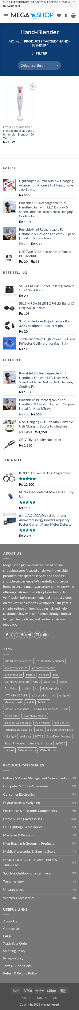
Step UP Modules (14, 743)
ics (36, 688)
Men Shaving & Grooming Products (28, 843)
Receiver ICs (61, 722)
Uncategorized (13, 889)
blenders (44, 674)
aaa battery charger (16, 668)
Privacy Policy (13, 958)
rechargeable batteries (18, 729)
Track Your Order (15, 943)
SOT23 (39, 736)
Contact (43, 997)
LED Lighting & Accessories (22, 827)
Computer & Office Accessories (25, 786)
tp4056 (60, 743)
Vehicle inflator (27, 750)
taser (49, 743)
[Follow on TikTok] (22, 635)
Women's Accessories (19, 898)
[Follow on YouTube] (45, 635)
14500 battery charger (50, 661)
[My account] (66, 15)
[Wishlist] (59, 15)
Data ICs (49, 681)
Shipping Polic (13, 951)
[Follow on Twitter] (29, 635)
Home (14, 41)
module (29, 702)
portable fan (11, 716)
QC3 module (42, 722)
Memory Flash (13, 702)
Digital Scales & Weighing (21, 802)
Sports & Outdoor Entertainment (27, 873)
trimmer (9, 750)
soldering (25, 736)
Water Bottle (48, 750)
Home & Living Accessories (22, 819)
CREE (36, 681)
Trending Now (13, 881)
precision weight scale (17, 722)
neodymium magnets (45, 709)
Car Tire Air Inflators (16, 681)
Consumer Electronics (19, 794)
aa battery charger (43, 668)
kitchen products (52, 688)
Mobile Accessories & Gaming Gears (29, 851)
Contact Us (11, 928)
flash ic (63, 681)
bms (55, 674)
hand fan (26, 688)
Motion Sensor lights (16, 709)
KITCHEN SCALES (15, 695)
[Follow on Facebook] (7, 635)
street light (35, 743)
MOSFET (43, 702)
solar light (10, 736)
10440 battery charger (18, 661)
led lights (64, 695)
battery (30, 674)
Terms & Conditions (17, 966)
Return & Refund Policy (20, 973)
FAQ (54, 997)
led (53, 695)
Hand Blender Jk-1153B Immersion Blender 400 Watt (18, 134)
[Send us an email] (37, 635)
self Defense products (60, 729)
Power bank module (35, 716)
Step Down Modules (59, 736)
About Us (10, 921)
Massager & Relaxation (19, 835)
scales (39, 729)
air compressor (13, 674)
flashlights (10, 688)
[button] (5, 15)
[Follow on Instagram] (14, 635)
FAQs (7, 936)
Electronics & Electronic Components (30, 811)
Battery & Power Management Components (35, 778)
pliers (65, 709)
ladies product (39, 695)
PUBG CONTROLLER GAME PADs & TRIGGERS (30, 862)
